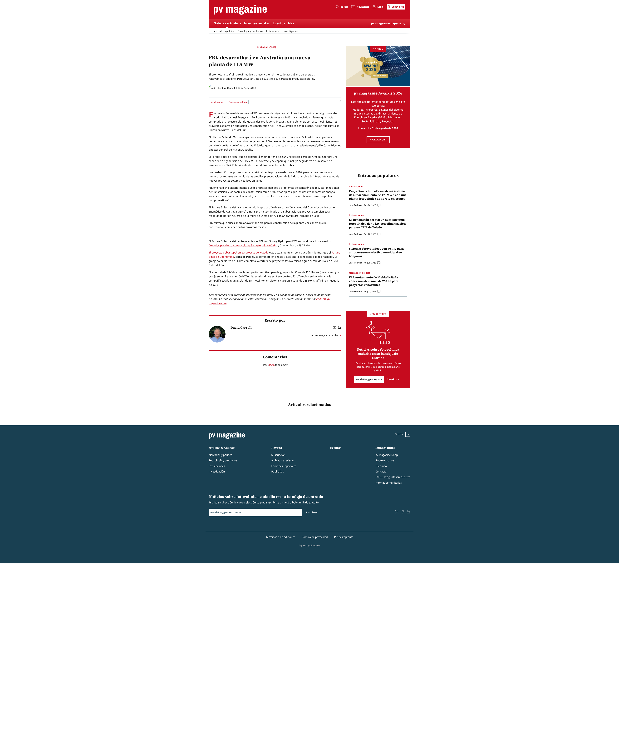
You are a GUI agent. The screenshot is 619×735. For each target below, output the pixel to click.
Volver (399, 434)
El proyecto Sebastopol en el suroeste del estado (239, 253)
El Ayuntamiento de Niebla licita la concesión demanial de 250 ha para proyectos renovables (373, 281)
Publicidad (277, 472)
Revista (276, 448)
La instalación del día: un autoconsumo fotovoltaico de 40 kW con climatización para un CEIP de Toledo (377, 223)
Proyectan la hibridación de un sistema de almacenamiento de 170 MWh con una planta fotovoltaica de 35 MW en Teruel (378, 194)
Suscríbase (393, 379)
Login (380, 7)
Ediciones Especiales (283, 466)
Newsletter (363, 7)
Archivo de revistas (282, 460)
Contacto (381, 472)
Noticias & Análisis (227, 23)
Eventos (279, 23)
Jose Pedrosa (355, 205)
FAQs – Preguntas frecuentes (392, 477)
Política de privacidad (315, 537)
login (272, 365)
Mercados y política (224, 31)
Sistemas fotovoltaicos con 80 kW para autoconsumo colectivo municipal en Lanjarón (376, 252)
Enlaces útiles (385, 448)
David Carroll (228, 88)
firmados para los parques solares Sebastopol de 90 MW (243, 245)
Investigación (291, 31)
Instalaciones (273, 31)
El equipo (381, 466)
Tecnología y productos (250, 31)
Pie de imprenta (343, 537)
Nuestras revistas (257, 23)
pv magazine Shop (386, 455)
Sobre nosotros (384, 460)
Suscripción (278, 455)
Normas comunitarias (388, 483)
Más (291, 23)
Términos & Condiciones (280, 537)
